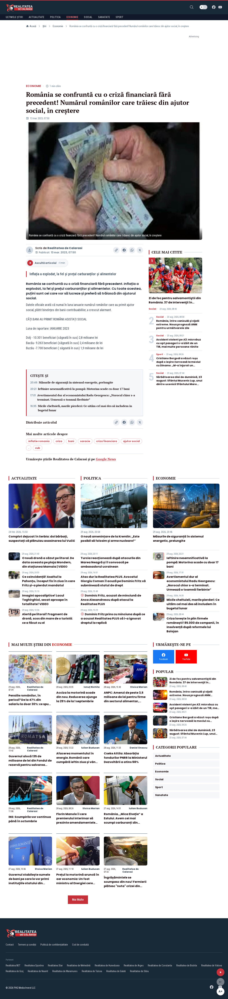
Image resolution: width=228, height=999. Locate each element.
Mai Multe (78, 899)
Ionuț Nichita (92, 686)
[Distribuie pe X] (140, 250)
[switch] (203, 7)
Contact (10, 944)
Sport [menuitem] (119, 17)
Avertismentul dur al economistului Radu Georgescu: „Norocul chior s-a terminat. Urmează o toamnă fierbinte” (86, 397)
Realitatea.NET (13, 965)
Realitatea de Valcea (211, 965)
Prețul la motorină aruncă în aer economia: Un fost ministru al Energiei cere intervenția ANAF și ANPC (77, 881)
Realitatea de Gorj (15, 971)
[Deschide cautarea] (191, 7)
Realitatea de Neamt (38, 971)
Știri (44, 26)
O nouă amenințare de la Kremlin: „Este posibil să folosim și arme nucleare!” (110, 538)
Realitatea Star (55, 965)
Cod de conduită (80, 944)
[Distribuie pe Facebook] (124, 250)
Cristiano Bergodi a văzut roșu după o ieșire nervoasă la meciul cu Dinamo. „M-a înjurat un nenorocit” (178, 364)
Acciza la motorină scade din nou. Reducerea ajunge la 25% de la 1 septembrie (76, 697)
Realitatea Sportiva (34, 965)
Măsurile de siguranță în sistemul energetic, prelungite (76, 382)
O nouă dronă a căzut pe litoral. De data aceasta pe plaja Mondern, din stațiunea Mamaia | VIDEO (48, 562)
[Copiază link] (116, 250)
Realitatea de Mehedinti (78, 965)
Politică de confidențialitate (54, 944)
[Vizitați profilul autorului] (29, 250)
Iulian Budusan (90, 747)
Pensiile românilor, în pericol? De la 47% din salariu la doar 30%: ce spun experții (30, 701)
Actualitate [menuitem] (36, 17)
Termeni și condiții (27, 944)
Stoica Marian (138, 686)
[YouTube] (220, 7)
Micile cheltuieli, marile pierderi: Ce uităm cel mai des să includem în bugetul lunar (85, 408)
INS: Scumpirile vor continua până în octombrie (30, 819)
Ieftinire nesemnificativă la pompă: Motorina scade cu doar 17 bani (83, 389)
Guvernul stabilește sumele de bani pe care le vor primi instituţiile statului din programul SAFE (29, 881)
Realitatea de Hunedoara (107, 965)
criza (59, 441)
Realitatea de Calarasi (64, 248)
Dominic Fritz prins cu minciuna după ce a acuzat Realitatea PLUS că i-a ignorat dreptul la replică (113, 618)
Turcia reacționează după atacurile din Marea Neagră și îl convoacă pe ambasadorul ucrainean (111, 562)
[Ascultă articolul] (220, 972)
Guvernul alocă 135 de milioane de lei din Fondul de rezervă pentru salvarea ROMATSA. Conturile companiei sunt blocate (30, 764)
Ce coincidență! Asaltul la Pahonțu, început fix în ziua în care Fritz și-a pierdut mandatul (48, 581)
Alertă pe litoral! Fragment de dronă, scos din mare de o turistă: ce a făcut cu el (47, 618)
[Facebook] (214, 7)
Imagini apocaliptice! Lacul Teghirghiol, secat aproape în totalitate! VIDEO (45, 599)
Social (152, 309)
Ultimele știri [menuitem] (14, 17)
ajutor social (131, 441)
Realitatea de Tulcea (92, 971)
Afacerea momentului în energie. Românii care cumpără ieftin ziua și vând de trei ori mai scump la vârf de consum (77, 762)
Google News (106, 459)
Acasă (33, 26)
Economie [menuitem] (72, 17)
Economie (58, 26)
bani (71, 441)
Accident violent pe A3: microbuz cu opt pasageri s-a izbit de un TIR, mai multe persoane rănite (178, 343)
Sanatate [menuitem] (104, 17)
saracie (85, 441)
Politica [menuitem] (55, 17)
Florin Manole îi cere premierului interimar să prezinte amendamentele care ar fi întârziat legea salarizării (75, 822)
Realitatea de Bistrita (186, 965)
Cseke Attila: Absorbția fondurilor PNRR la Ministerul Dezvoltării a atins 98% (125, 757)
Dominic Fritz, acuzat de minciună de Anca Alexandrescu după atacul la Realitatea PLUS (111, 599)
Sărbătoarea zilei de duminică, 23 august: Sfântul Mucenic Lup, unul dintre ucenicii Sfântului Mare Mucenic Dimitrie (179, 382)
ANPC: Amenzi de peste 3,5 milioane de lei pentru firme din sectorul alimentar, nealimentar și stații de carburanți (125, 701)
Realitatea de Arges (134, 965)
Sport (159, 354)
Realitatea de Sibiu (139, 971)
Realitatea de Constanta (160, 965)
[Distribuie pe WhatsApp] (132, 250)
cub (37, 448)
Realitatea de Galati (116, 971)
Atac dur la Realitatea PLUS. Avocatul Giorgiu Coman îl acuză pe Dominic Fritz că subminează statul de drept (113, 581)
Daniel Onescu (138, 747)
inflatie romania (39, 441)
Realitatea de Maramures (64, 971)
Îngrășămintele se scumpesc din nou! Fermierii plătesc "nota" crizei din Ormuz (125, 883)
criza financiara (106, 441)
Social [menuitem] (88, 17)
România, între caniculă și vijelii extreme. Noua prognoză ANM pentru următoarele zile (177, 324)
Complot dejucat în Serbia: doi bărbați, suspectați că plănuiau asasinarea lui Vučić (42, 538)
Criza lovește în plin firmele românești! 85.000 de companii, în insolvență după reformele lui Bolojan (193, 624)
